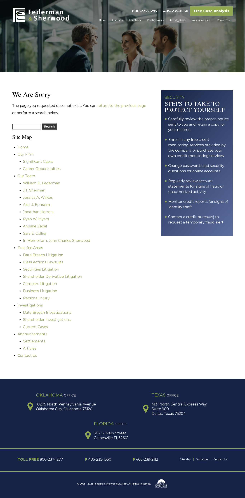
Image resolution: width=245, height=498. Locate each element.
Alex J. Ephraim (36, 204)
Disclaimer (202, 459)
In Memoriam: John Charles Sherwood (56, 240)
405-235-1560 (175, 11)
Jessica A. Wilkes (38, 197)
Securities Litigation (41, 269)
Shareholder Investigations (47, 319)
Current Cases (35, 327)
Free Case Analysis (211, 11)
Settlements (34, 341)
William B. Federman (41, 183)
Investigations (177, 20)
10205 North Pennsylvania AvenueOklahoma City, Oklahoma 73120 (66, 406)
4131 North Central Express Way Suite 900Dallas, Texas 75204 (179, 409)
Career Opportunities (42, 169)
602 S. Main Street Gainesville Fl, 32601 (111, 435)
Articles (29, 348)
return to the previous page (121, 105)
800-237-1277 (145, 11)
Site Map (185, 459)
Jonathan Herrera (38, 212)
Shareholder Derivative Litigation (52, 276)
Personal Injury (36, 298)
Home (102, 20)
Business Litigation (40, 291)
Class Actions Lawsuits (43, 262)
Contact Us (223, 20)
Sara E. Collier (35, 233)
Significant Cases (38, 161)
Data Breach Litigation (43, 255)
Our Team (135, 20)
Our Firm (117, 20)
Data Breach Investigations (47, 312)
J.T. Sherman (34, 190)
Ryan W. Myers (36, 219)
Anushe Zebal (35, 226)
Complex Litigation (40, 284)
